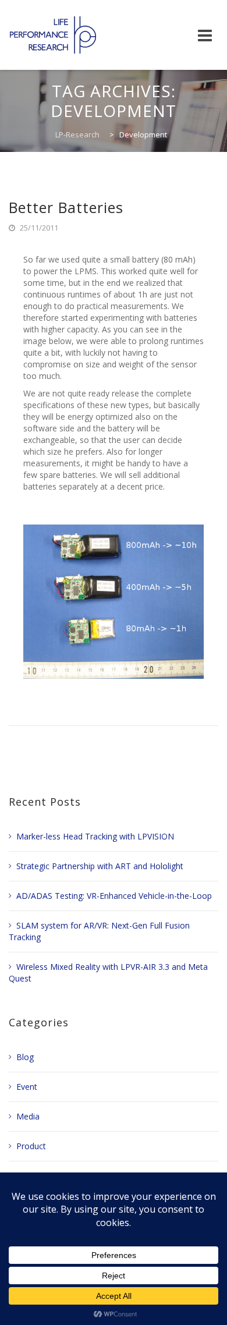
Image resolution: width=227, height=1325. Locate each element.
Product (31, 1146)
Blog (25, 1056)
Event (26, 1086)
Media (28, 1116)
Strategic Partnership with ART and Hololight (99, 865)
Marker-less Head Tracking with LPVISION (95, 836)
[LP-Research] (53, 35)
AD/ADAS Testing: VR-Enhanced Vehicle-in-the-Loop (114, 895)
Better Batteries (66, 207)
